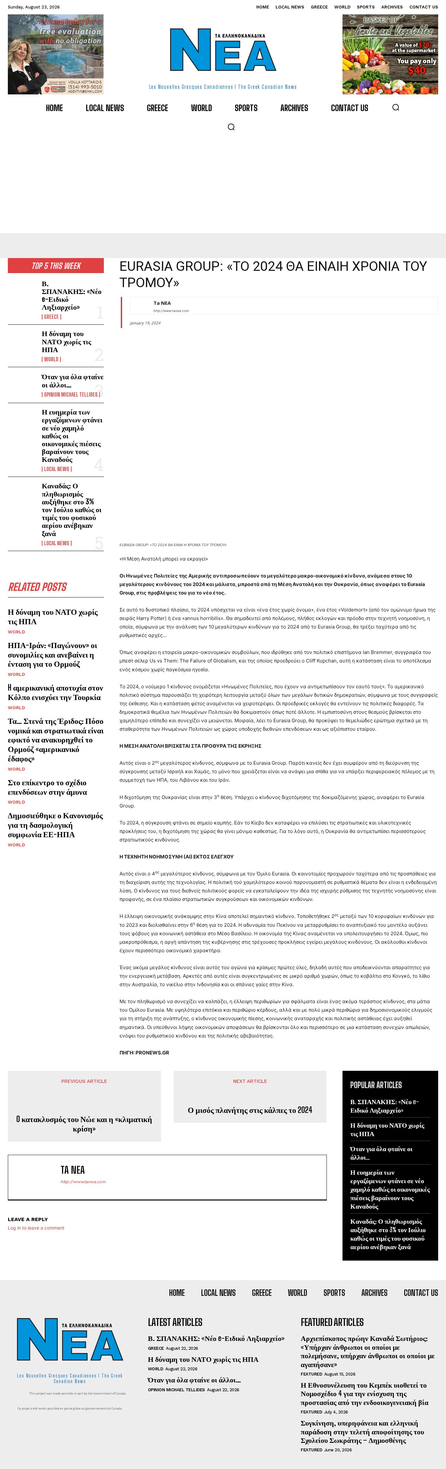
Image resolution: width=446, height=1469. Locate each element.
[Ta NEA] (138, 305)
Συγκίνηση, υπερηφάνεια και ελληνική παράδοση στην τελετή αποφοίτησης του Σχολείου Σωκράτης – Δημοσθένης (362, 1431)
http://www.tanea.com (171, 310)
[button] (396, 107)
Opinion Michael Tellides (71, 394)
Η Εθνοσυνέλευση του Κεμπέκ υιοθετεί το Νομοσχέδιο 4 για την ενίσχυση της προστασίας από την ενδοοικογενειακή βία (364, 1393)
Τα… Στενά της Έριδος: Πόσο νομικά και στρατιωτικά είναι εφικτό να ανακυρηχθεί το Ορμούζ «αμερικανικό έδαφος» (56, 739)
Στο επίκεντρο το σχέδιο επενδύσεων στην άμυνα (47, 786)
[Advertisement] (223, 184)
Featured (311, 1374)
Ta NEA (162, 303)
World (51, 359)
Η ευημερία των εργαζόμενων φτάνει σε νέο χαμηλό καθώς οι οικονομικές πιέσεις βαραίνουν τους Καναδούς (390, 1189)
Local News (56, 469)
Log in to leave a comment (36, 1228)
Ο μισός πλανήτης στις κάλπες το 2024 (250, 1110)
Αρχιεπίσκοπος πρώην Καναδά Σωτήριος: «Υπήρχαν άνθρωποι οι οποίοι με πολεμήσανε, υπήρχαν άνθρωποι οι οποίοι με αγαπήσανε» (368, 1351)
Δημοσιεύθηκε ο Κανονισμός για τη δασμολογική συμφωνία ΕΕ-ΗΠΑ (55, 824)
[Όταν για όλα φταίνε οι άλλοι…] (22, 385)
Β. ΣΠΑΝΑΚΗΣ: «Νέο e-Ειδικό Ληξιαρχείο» (72, 295)
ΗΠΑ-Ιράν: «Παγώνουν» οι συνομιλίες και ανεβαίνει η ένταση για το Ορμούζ (52, 654)
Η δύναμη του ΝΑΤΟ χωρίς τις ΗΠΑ (66, 341)
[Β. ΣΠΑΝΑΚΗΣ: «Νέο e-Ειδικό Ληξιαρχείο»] (22, 292)
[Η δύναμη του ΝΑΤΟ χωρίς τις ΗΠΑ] (22, 342)
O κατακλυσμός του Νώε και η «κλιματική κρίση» (84, 1124)
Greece (51, 316)
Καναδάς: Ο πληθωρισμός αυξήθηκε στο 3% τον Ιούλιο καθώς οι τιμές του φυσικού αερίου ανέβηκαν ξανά (72, 509)
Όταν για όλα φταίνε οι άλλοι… (73, 380)
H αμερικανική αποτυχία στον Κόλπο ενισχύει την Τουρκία (55, 692)
